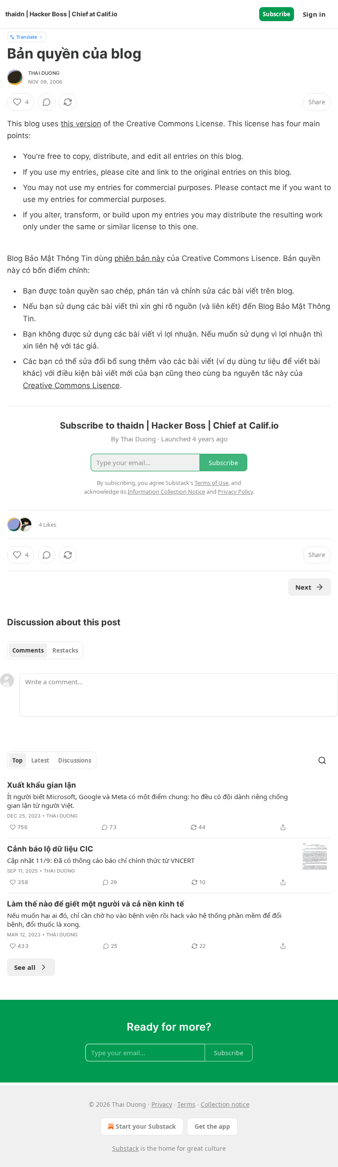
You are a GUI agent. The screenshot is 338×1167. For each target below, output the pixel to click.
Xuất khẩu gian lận (41, 785)
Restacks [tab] (65, 650)
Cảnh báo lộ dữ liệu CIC (50, 848)
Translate (26, 36)
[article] (169, 806)
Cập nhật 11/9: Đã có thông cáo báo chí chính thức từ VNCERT (101, 860)
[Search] (322, 760)
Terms (186, 1104)
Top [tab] (17, 760)
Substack (125, 1148)
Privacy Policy (235, 491)
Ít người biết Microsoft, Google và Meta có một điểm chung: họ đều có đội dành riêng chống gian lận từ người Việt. (147, 801)
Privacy (161, 1104)
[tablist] (45, 650)
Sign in (314, 14)
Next (303, 587)
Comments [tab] (28, 650)
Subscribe (276, 14)
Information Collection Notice (166, 491)
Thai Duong (43, 73)
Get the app (212, 1126)
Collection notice (225, 1104)
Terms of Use (211, 483)
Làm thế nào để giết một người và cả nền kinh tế (95, 903)
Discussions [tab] (74, 760)
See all (25, 967)
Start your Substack (146, 1126)
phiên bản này (139, 258)
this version (81, 123)
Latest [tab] (40, 760)
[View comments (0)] (46, 102)
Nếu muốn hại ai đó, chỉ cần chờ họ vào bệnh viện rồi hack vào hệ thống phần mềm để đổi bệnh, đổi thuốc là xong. (144, 919)
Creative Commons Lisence (71, 385)
